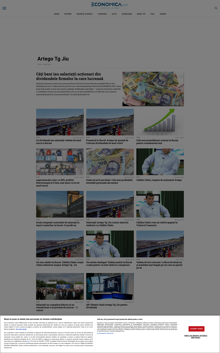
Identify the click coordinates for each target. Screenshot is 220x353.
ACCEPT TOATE (196, 329)
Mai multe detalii (21, 329)
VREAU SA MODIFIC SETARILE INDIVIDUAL (195, 337)
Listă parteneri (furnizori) (105, 333)
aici (28, 341)
